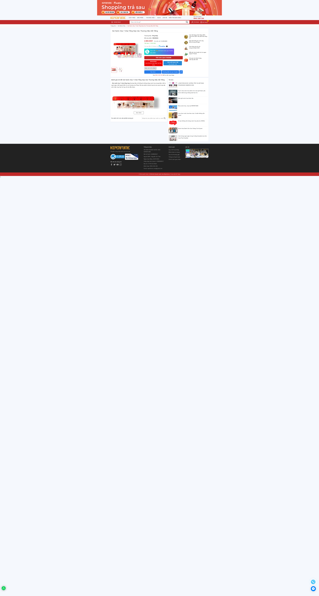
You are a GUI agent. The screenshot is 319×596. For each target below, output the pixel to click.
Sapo (179, 174)
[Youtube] (118, 165)
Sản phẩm (140, 17)
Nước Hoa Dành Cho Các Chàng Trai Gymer (190, 128)
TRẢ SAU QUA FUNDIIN (163, 57)
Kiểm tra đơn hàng (175, 17)
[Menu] (112, 22)
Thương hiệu (150, 17)
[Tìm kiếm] (187, 22)
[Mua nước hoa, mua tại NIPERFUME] (173, 108)
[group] (127, 50)
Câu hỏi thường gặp (174, 154)
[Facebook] (111, 165)
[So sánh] (181, 72)
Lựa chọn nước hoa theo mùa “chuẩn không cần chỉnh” (191, 114)
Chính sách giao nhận (175, 159)
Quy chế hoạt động (174, 149)
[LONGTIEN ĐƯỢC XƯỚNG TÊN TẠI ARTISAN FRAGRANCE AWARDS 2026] (173, 85)
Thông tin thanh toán (174, 157)
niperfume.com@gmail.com (154, 168)
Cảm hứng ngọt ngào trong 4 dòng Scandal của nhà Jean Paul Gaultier (192, 137)
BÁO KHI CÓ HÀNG (150, 68)
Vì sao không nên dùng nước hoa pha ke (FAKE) (191, 121)
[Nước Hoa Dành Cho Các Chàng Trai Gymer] (173, 130)
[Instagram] (121, 165)
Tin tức (171, 80)
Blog (159, 17)
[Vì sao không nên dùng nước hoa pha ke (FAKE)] (173, 123)
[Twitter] (114, 165)
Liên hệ (164, 17)
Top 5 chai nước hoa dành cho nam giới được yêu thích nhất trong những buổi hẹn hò (191, 91)
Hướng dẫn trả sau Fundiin (170, 72)
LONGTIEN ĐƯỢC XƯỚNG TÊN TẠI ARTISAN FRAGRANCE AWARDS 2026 (191, 84)
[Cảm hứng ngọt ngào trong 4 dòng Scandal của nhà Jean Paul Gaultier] (173, 138)
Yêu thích (152, 72)
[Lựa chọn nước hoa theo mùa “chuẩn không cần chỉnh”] (173, 115)
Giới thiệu (132, 17)
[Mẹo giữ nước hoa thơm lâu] (173, 100)
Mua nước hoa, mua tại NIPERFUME (188, 105)
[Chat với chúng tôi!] (313, 588)
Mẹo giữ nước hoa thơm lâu (185, 98)
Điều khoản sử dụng (174, 152)
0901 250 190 (199, 17)
